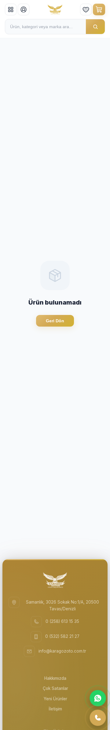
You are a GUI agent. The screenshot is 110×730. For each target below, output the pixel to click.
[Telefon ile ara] (98, 718)
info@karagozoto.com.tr (62, 651)
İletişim (55, 708)
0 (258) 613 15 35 (62, 621)
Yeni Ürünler (55, 698)
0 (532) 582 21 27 (62, 636)
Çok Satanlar (55, 688)
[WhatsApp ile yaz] (98, 698)
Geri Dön (55, 320)
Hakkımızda (55, 678)
